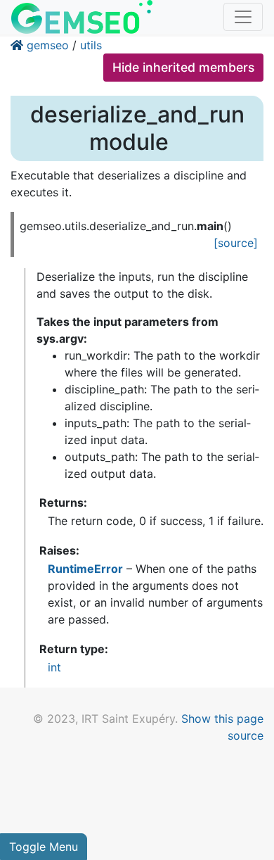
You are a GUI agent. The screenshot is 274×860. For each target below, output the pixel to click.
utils (91, 45)
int (54, 667)
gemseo (48, 45)
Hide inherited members (183, 67)
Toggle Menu (43, 847)
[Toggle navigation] (243, 17)
